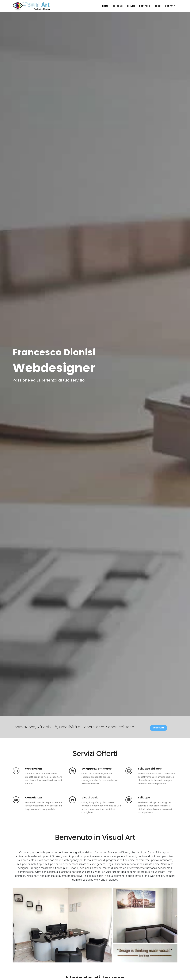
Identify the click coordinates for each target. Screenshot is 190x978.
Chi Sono (118, 6)
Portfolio (145, 6)
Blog (158, 6)
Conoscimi (158, 728)
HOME (105, 6)
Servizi (131, 6)
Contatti (170, 6)
